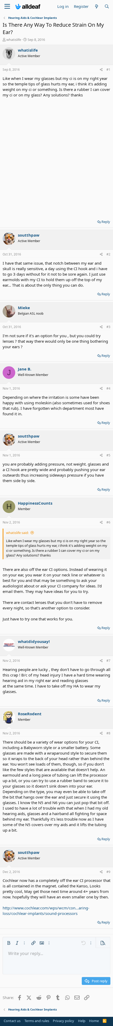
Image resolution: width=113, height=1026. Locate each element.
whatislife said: (17, 532)
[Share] (101, 70)
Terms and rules (36, 1020)
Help (81, 1020)
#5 (108, 455)
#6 (108, 522)
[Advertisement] (56, 156)
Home (94, 1020)
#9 (108, 872)
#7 (108, 660)
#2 (108, 254)
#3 (108, 327)
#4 (108, 388)
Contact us (12, 1020)
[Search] (107, 6)
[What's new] (96, 6)
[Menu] (7, 6)
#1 (108, 69)
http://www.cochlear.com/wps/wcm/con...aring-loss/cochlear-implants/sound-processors (46, 910)
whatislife (13, 39)
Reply (105, 221)
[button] (9, 943)
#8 (108, 733)
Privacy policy (63, 1020)
